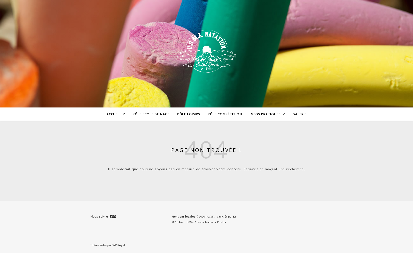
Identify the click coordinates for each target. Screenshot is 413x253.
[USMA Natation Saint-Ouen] (206, 51)
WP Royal (118, 245)
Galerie (300, 114)
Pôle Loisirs (188, 114)
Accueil (113, 114)
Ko (235, 216)
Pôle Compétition (225, 114)
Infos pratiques (265, 114)
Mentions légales (183, 216)
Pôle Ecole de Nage (151, 114)
